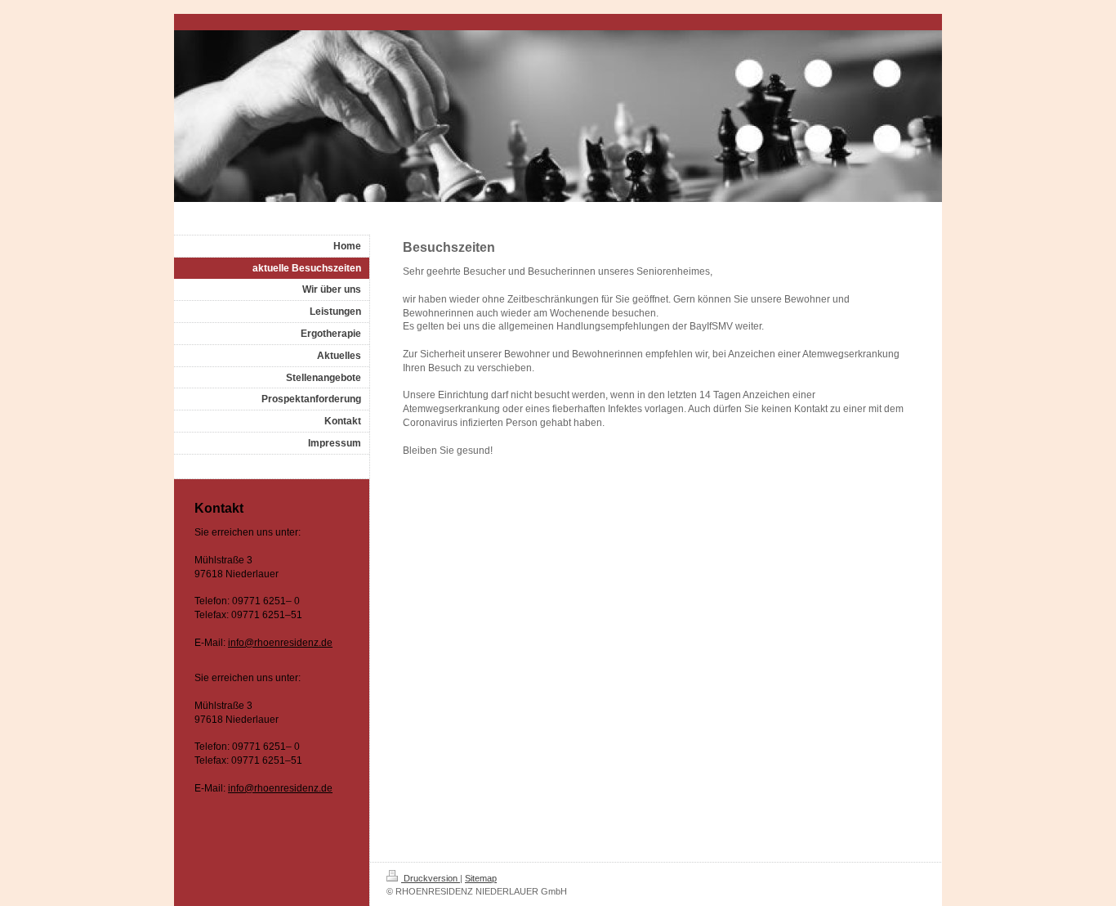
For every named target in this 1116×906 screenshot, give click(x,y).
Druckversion (430, 878)
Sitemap (481, 878)
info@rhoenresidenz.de (280, 642)
